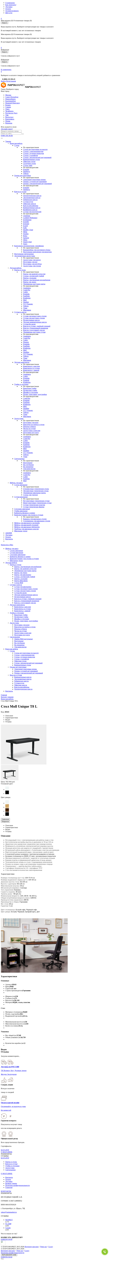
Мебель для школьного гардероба (27, 523)
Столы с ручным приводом (33, 153)
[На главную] (13, 87)
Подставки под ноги (31, 432)
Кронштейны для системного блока (36, 250)
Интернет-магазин (32, 1247)
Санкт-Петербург (11, 97)
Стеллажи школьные (22, 509)
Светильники (19, 459)
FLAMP (8, 1224)
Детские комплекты (21, 362)
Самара (8, 107)
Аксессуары (18, 418)
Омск (7, 109)
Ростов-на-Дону (11, 113)
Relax (25, 236)
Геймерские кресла (30, 200)
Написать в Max (7, 545)
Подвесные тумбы (30, 390)
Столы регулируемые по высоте (35, 149)
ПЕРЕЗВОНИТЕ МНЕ (9, 1255)
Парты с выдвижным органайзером (36, 280)
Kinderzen (27, 298)
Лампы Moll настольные (23, 639)
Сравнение (5, 819)
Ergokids (26, 294)
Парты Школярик (21, 581)
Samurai (26, 238)
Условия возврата (12, 11)
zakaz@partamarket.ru (9, 1212)
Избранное (5, 821)
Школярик (27, 310)
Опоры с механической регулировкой (37, 184)
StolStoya (26, 171)
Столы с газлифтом (30, 155)
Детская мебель (15, 268)
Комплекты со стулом (31, 368)
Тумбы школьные (20, 511)
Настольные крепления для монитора (37, 252)
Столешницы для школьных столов (36, 521)
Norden (25, 234)
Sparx (25, 244)
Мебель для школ (16, 483)
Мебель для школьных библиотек (27, 527)
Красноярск (9, 119)
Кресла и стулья (20, 192)
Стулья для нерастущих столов (35, 316)
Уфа (6, 115)
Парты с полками (29, 278)
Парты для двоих (29, 282)
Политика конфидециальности (12, 1253)
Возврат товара (11, 1183)
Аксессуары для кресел (32, 260)
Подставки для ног (30, 262)
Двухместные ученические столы (36, 491)
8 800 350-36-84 (7, 136)
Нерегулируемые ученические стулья (37, 503)
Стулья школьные (21, 497)
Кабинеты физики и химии (24, 513)
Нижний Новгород (12, 103)
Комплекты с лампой (31, 370)
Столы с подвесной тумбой (33, 276)
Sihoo (25, 240)
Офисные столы (29, 161)
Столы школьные (20, 485)
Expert (25, 226)
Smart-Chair (27, 242)
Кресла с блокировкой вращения (35, 328)
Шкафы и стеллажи (30, 392)
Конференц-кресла (30, 210)
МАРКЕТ (9, 1220)
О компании (10, 3)
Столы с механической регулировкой (37, 157)
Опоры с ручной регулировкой (35, 182)
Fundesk (26, 380)
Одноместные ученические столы (36, 489)
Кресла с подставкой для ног (34, 330)
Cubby (25, 292)
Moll (24, 300)
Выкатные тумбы (29, 388)
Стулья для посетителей (32, 212)
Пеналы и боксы (29, 426)
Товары (8, 141)
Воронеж (8, 123)
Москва (8, 95)
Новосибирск (10, 99)
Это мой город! (7, 129)
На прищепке (28, 467)
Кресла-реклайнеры (30, 206)
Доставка (8, 7)
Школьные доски (20, 531)
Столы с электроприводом (33, 151)
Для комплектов (29, 469)
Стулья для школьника (22, 587)
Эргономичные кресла (31, 198)
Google (8, 1228)
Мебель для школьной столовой (26, 525)
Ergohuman (27, 220)
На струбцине (28, 465)
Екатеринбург (10, 101)
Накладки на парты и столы (33, 424)
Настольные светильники (24, 254)
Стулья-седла (28, 202)
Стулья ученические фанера (33, 507)
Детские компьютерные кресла (35, 322)
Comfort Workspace (30, 218)
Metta (25, 232)
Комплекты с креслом (31, 366)
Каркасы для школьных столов (35, 519)
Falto (25, 228)
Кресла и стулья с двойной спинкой (36, 326)
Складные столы (29, 163)
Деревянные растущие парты (34, 284)
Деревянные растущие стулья (34, 332)
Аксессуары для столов (32, 266)
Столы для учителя (30, 495)
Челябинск (9, 111)
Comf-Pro (26, 290)
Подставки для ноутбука (32, 264)
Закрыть (4, 23)
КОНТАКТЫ (6, 1191)
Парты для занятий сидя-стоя (34, 274)
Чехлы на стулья (29, 428)
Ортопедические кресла (32, 196)
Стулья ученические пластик (34, 505)
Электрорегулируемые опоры (34, 179)
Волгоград (9, 117)
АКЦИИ (8, 533)
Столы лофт (27, 165)
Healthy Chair (28, 230)
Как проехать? (10, 5)
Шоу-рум (8, 13)
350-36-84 (6, 1239)
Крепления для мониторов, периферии (29, 246)
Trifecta (25, 173)
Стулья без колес (29, 324)
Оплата (8, 9)
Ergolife (26, 222)
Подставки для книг (31, 422)
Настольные (27, 463)
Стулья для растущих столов (34, 318)
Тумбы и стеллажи (21, 384)
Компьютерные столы (31, 159)
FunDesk (26, 296)
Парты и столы (20, 270)
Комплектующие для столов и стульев (28, 515)
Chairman (26, 216)
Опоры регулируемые (22, 175)
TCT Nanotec (28, 304)
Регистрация (11, 81)
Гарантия (8, 1187)
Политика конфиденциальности (17, 1185)
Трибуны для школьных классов (26, 529)
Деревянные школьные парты (34, 493)
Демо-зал (43, 1247)
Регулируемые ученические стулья (36, 501)
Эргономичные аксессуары (24, 256)
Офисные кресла (29, 204)
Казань (8, 105)
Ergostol (26, 169)
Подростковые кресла (31, 320)
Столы (16, 145)
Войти (3, 81)
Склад (50, 1247)
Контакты (9, 539)
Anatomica (27, 288)
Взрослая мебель (16, 143)
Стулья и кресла (20, 312)
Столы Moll (18, 583)
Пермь (7, 121)
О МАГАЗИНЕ (6, 1152)
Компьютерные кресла (31, 208)
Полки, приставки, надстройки (35, 394)
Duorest (26, 342)
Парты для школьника (22, 575)
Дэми (25, 308)
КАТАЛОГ (5, 1150)
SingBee (26, 352)
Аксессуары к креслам (31, 430)
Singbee (26, 302)
